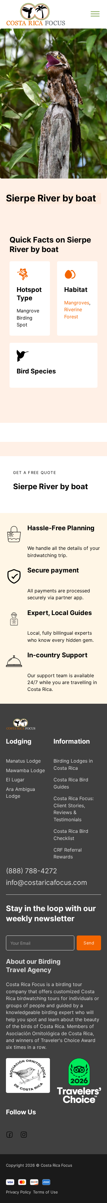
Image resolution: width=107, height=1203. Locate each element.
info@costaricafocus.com (46, 882)
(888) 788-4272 (31, 871)
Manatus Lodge (23, 761)
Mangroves (76, 303)
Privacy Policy (18, 1192)
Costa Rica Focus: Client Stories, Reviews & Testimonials (74, 808)
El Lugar (15, 780)
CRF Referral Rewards (68, 853)
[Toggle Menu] (95, 14)
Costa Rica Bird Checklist (71, 834)
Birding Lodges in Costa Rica (73, 764)
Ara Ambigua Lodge (20, 792)
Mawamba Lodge (25, 770)
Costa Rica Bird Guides (71, 783)
